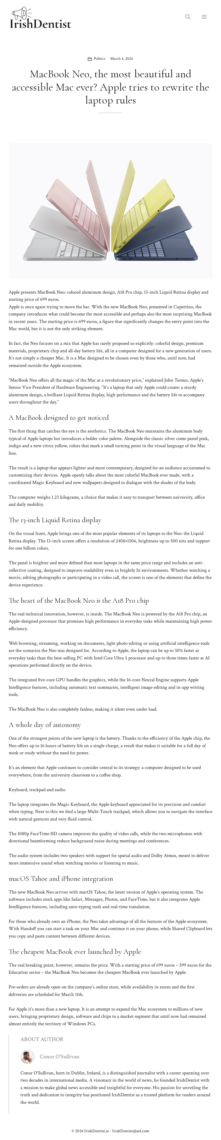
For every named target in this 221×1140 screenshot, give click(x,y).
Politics (99, 58)
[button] (188, 17)
